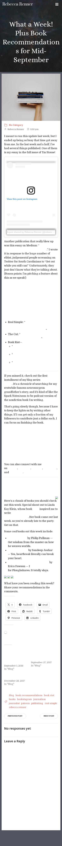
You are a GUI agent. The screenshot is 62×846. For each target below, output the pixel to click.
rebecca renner (17, 707)
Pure (36, 509)
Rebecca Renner (15, 129)
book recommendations (29, 695)
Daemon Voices (17, 538)
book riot (49, 695)
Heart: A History (18, 550)
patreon (25, 703)
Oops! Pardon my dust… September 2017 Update (43, 655)
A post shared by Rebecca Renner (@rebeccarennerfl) (34, 232)
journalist (14, 703)
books (12, 699)
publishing (37, 703)
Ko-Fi (26, 455)
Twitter (12, 468)
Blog (11, 695)
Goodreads (50, 468)
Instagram (16, 472)
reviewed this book (42, 566)
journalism (39, 699)
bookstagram (24, 699)
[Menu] (57, 4)
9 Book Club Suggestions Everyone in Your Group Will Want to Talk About (27, 326)
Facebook (24, 468)
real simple (51, 703)
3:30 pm (34, 129)
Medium (37, 468)
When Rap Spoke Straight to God (28, 562)
